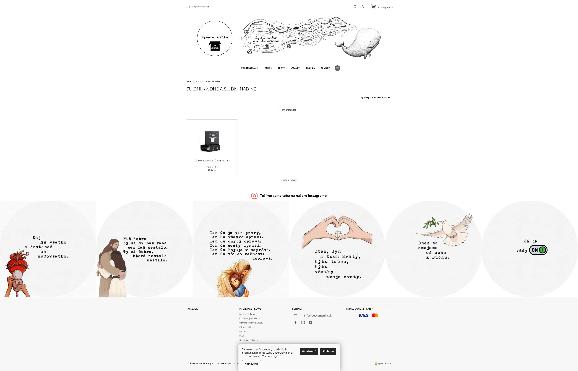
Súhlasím (328, 351)
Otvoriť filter (289, 110)
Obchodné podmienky (249, 318)
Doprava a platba (247, 314)
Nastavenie (251, 363)
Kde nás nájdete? (247, 327)
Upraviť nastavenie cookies (238, 363)
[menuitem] (249, 68)
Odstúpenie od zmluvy (249, 340)
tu (283, 356)
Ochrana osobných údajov (251, 322)
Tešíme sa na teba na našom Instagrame (293, 195)
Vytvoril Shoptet (384, 363)
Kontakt (243, 331)
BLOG (241, 335)
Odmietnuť (309, 351)
